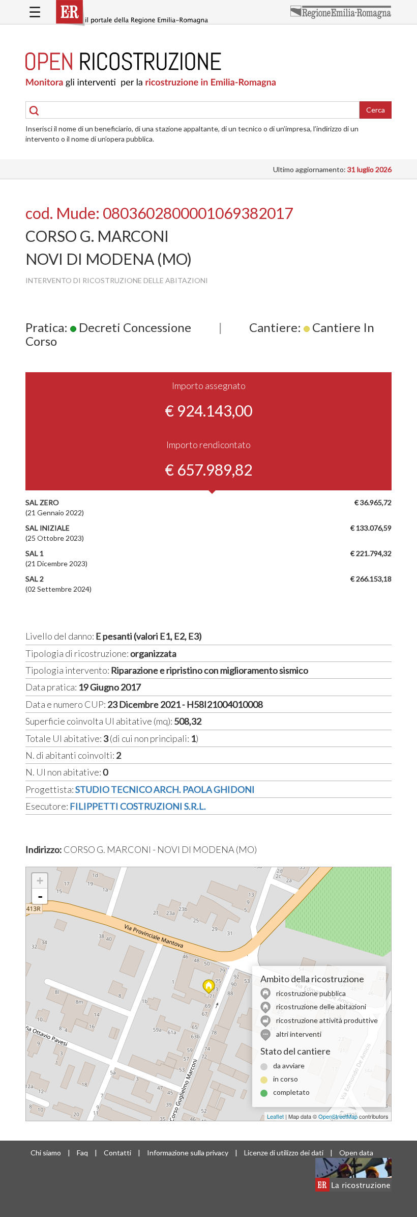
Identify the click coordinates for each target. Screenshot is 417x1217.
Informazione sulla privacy (187, 1152)
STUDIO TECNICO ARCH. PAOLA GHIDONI (165, 789)
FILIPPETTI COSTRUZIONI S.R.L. (138, 806)
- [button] (40, 896)
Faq (82, 1152)
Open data (356, 1152)
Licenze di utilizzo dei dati (283, 1152)
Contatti (117, 1152)
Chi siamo (46, 1152)
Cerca (375, 109)
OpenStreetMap (338, 1116)
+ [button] (40, 880)
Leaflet (275, 1116)
